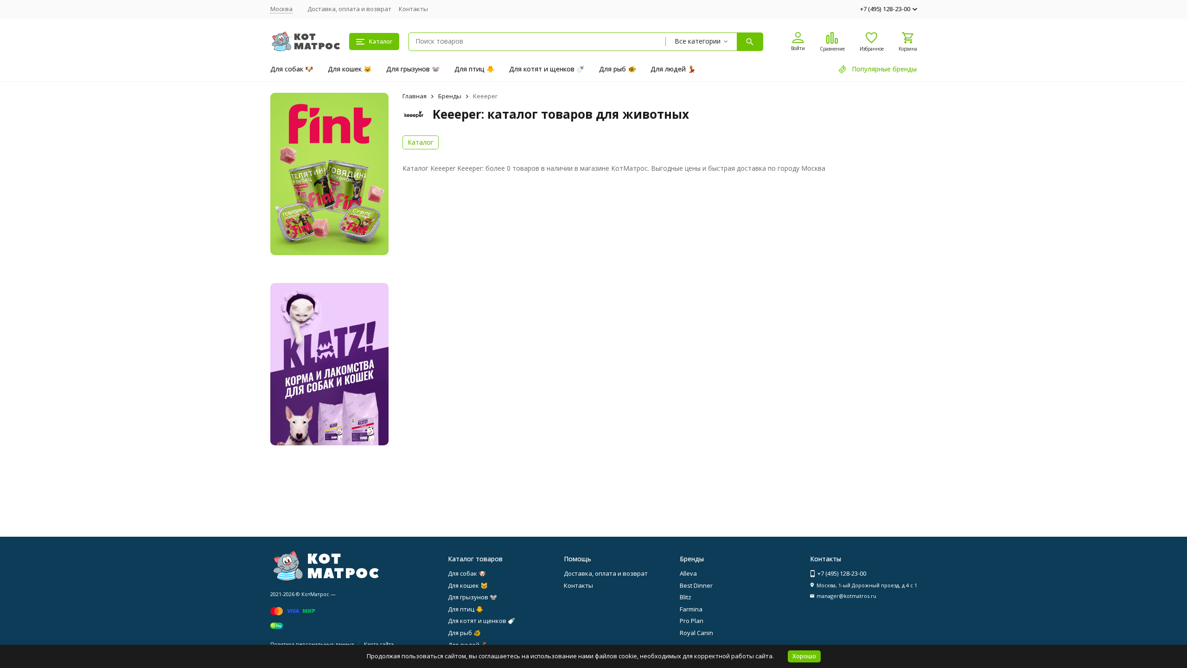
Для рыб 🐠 (617, 68)
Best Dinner (696, 585)
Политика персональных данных (312, 644)
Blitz (685, 597)
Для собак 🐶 (291, 68)
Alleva (688, 573)
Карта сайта (379, 644)
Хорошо (804, 656)
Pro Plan (691, 621)
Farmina (691, 609)
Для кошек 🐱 (349, 68)
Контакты (413, 9)
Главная (414, 96)
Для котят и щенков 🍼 (546, 68)
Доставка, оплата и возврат (349, 9)
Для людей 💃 (673, 68)
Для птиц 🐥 (474, 68)
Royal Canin (696, 633)
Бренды (449, 96)
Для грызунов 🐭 (413, 68)
